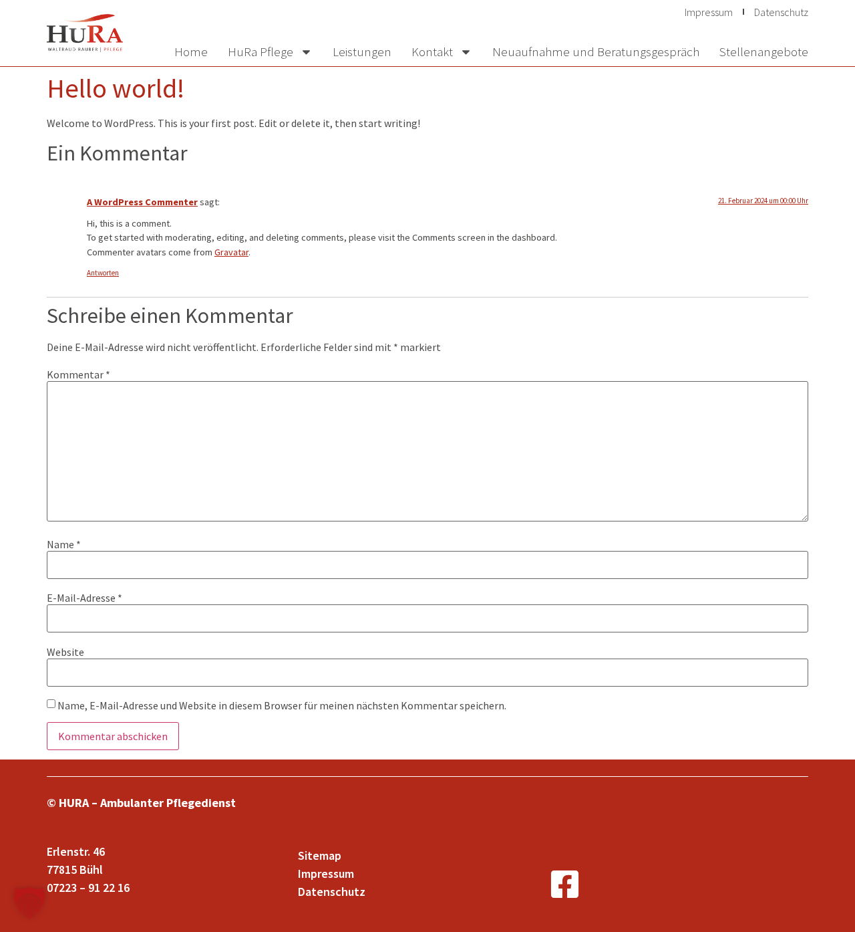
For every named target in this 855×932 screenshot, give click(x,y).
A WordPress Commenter (142, 202)
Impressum (709, 12)
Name (64, 544)
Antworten (103, 272)
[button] (29, 902)
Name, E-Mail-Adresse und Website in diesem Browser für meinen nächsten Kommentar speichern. (281, 705)
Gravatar (231, 252)
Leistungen (362, 51)
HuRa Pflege (260, 51)
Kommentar (78, 374)
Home (191, 51)
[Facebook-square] (564, 884)
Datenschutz (781, 12)
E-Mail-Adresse (84, 597)
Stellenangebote (763, 51)
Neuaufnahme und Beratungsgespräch (595, 51)
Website (65, 652)
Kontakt (432, 51)
